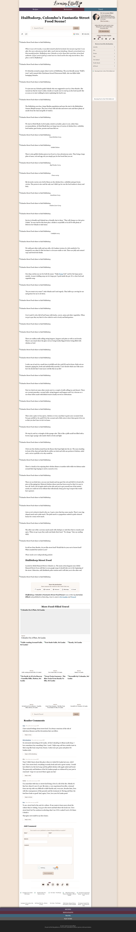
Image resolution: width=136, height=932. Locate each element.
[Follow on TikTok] (62, 884)
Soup (61, 274)
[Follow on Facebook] (67, 884)
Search (76, 28)
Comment (26, 845)
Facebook (47, 589)
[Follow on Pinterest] (57, 884)
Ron (24, 802)
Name (26, 833)
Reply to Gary (28, 735)
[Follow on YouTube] (43, 884)
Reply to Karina (28, 797)
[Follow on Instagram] (52, 884)
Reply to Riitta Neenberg (31, 754)
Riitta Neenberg (27, 740)
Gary (24, 726)
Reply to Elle (28, 775)
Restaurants (68, 9)
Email (74, 589)
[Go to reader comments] (26, 34)
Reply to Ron (28, 819)
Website (26, 839)
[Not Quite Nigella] (68, 4)
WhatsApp (66, 589)
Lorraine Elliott (72, 925)
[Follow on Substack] (48, 884)
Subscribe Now (105, 31)
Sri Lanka (64, 597)
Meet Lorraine (105, 21)
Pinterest (57, 589)
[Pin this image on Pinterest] (89, 43)
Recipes (35, 9)
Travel (100, 9)
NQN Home (68, 919)
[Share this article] (22, 34)
